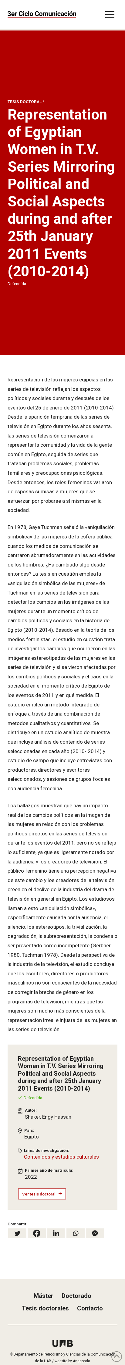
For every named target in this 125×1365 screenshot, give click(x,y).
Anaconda (81, 1361)
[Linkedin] (56, 1233)
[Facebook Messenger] (95, 1233)
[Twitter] (17, 1233)
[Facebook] (37, 1233)
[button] (109, 14)
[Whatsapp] (75, 1233)
